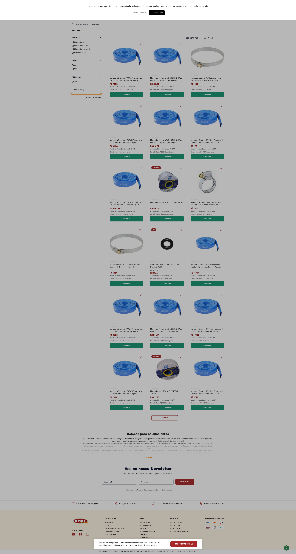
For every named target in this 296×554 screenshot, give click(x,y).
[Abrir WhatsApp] (290, 548)
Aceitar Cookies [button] (156, 13)
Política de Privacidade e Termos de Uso (145, 543)
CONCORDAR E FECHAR (184, 544)
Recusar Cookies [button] (139, 13)
